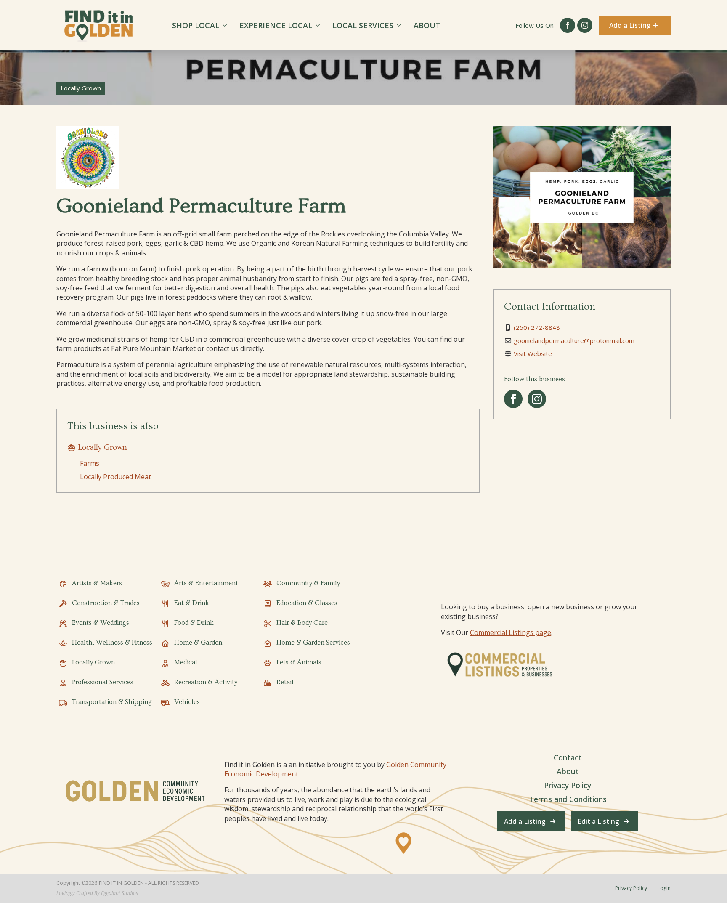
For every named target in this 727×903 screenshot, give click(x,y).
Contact (568, 757)
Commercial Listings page (510, 632)
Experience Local (275, 25)
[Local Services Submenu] (400, 25)
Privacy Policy (567, 785)
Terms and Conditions (568, 799)
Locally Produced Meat (115, 476)
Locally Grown (102, 447)
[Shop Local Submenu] (226, 25)
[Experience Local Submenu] (319, 25)
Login (664, 888)
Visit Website (533, 353)
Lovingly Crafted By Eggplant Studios (97, 893)
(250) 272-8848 (537, 327)
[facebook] (567, 25)
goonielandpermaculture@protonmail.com (574, 340)
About (427, 25)
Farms (89, 463)
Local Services (362, 25)
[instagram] (584, 25)
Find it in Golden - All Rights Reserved (149, 883)
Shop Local (195, 25)
